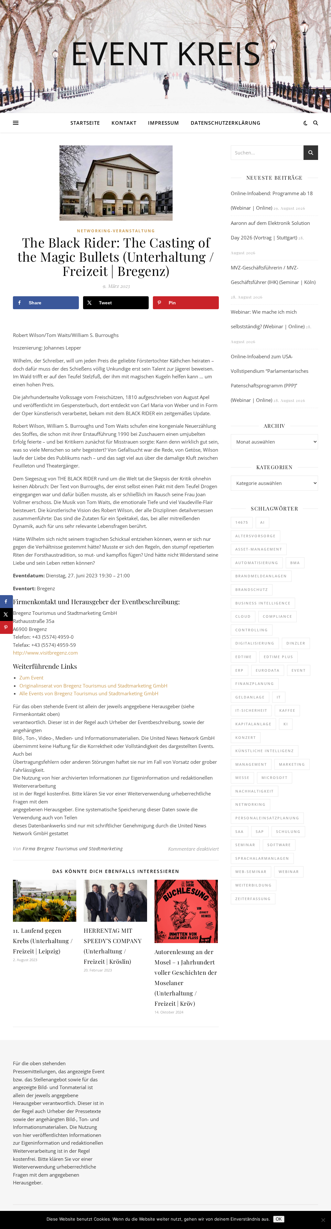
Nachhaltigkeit (254, 791)
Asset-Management (258, 549)
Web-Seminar (251, 871)
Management (251, 764)
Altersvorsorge (255, 535)
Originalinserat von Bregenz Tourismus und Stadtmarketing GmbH (93, 685)
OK (279, 1219)
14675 (241, 522)
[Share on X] (6, 614)
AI (262, 522)
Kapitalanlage (253, 723)
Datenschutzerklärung (226, 123)
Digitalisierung (254, 643)
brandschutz (251, 589)
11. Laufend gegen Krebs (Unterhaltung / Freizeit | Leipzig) (43, 941)
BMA (295, 562)
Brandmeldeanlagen (261, 575)
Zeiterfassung (253, 898)
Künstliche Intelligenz (264, 750)
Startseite (85, 123)
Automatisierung (256, 562)
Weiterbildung (253, 885)
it (279, 697)
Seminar (245, 844)
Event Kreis (165, 53)
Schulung (288, 831)
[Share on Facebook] (6, 601)
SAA (239, 831)
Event (299, 670)
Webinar (289, 871)
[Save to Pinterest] (6, 627)
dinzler (295, 643)
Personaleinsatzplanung (267, 817)
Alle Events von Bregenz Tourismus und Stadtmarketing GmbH (88, 693)
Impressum (163, 123)
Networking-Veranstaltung (116, 231)
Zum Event (31, 677)
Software (279, 844)
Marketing (292, 764)
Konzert (245, 737)
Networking (250, 804)
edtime (243, 656)
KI (285, 723)
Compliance (277, 616)
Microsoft (275, 777)
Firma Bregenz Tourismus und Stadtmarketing (73, 849)
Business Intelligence (263, 603)
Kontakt (124, 123)
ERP (239, 670)
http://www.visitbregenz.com (45, 652)
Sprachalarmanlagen (262, 858)
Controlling (251, 629)
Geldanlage (250, 697)
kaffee (287, 710)
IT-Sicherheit (251, 710)
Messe (242, 777)
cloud (243, 616)
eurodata (268, 670)
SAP (260, 831)
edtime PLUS (278, 656)
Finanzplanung (254, 683)
